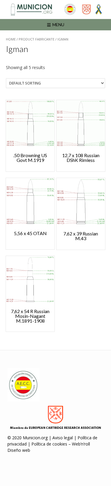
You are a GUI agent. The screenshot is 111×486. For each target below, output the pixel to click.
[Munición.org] (55, 9)
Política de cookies (49, 444)
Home (11, 39)
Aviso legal (62, 437)
